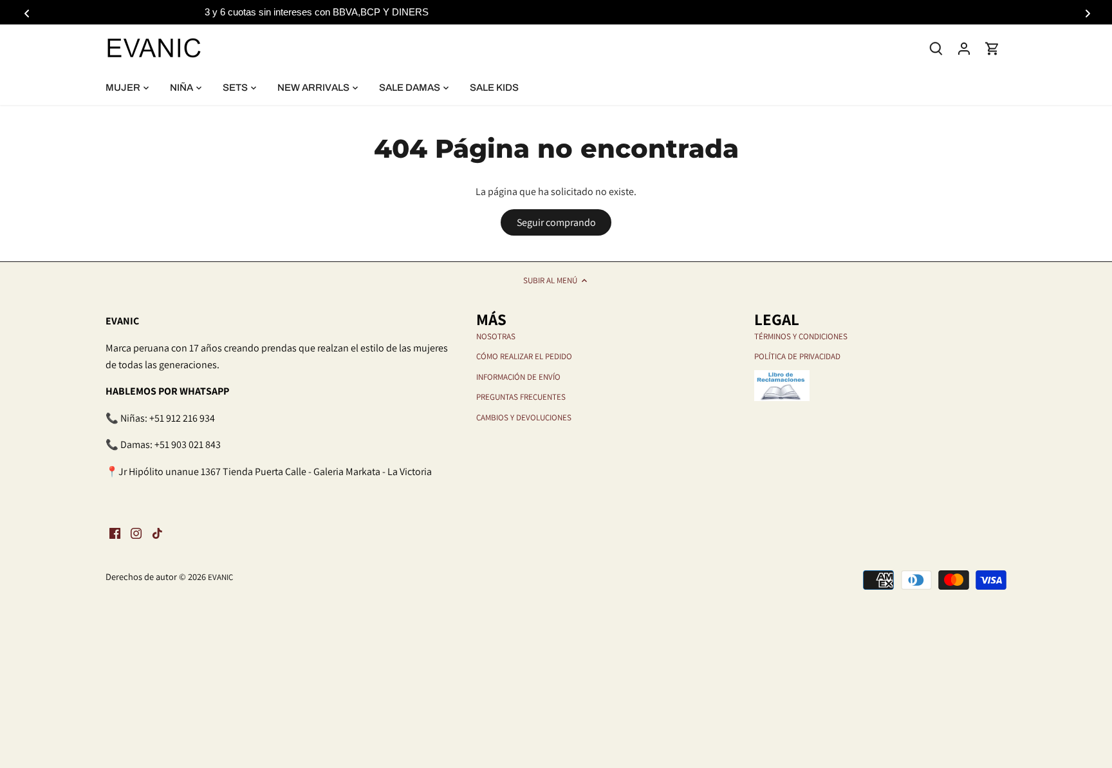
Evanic (220, 577)
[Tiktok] (157, 533)
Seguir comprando (556, 222)
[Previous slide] (26, 12)
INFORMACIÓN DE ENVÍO (518, 376)
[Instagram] (136, 533)
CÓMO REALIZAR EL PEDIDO (524, 356)
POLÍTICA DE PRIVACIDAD (797, 356)
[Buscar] (936, 47)
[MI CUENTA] (964, 48)
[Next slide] (1086, 12)
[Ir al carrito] (992, 48)
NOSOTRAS (495, 336)
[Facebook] (114, 533)
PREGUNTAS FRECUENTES (521, 396)
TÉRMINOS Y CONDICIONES (801, 336)
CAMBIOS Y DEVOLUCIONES (523, 417)
